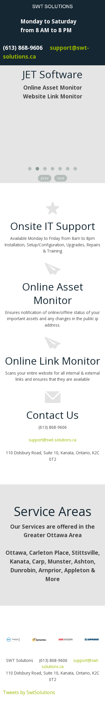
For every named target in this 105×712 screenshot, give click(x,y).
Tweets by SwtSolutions (29, 692)
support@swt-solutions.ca (52, 440)
